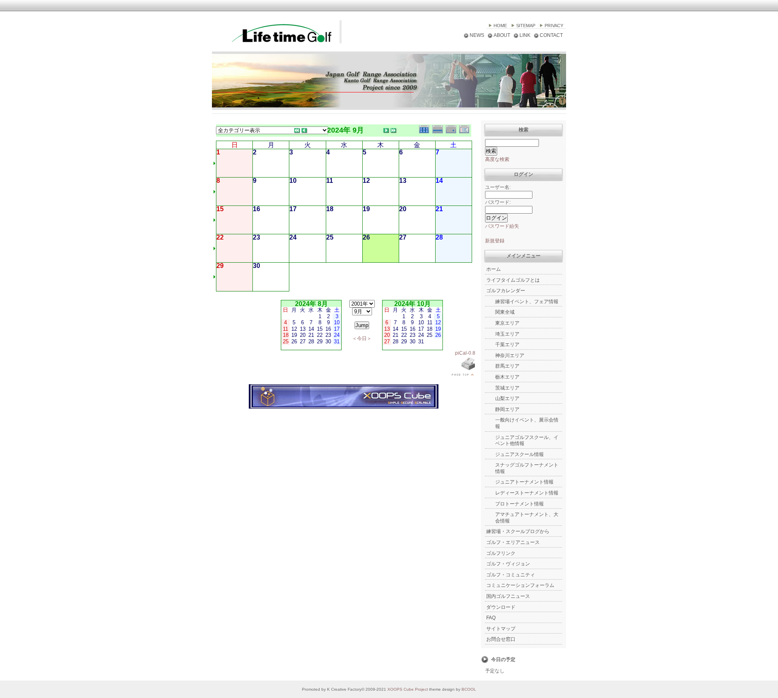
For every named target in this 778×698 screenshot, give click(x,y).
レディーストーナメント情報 (526, 493)
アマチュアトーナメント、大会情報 (526, 518)
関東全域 (505, 312)
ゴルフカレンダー (505, 290)
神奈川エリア (509, 355)
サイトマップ (500, 629)
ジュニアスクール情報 (519, 454)
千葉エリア (507, 344)
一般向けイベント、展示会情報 (526, 423)
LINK (524, 35)
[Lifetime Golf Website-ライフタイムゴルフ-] (272, 42)
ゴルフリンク (500, 553)
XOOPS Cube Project (407, 689)
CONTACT (551, 35)
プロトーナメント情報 (519, 504)
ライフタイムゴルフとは (513, 280)
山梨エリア (507, 398)
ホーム (493, 269)
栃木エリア (507, 377)
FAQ (491, 618)
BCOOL (469, 689)
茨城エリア (507, 388)
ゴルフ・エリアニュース (513, 542)
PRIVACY (554, 25)
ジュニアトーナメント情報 (524, 482)
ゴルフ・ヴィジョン (508, 564)
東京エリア (507, 323)
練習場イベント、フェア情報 (526, 301)
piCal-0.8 (465, 353)
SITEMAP (525, 25)
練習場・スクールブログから (517, 531)
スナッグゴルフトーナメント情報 (526, 468)
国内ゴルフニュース (508, 596)
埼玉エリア (507, 334)
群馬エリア (507, 366)
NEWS (477, 35)
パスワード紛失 (502, 226)
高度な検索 (497, 159)
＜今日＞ (362, 338)
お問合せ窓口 (500, 639)
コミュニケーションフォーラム (520, 585)
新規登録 (494, 241)
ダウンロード (500, 607)
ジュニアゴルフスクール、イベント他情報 (526, 441)
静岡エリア (507, 409)
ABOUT (502, 35)
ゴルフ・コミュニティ (510, 575)
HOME (500, 25)
